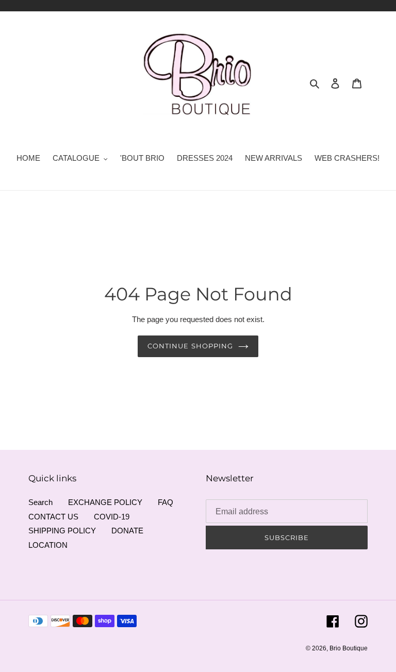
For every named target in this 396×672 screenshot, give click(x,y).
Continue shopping (190, 346)
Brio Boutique (348, 648)
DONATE (127, 530)
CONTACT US (53, 516)
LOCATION (48, 545)
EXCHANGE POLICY (105, 502)
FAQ (165, 502)
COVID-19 (111, 516)
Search (40, 502)
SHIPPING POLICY (62, 530)
